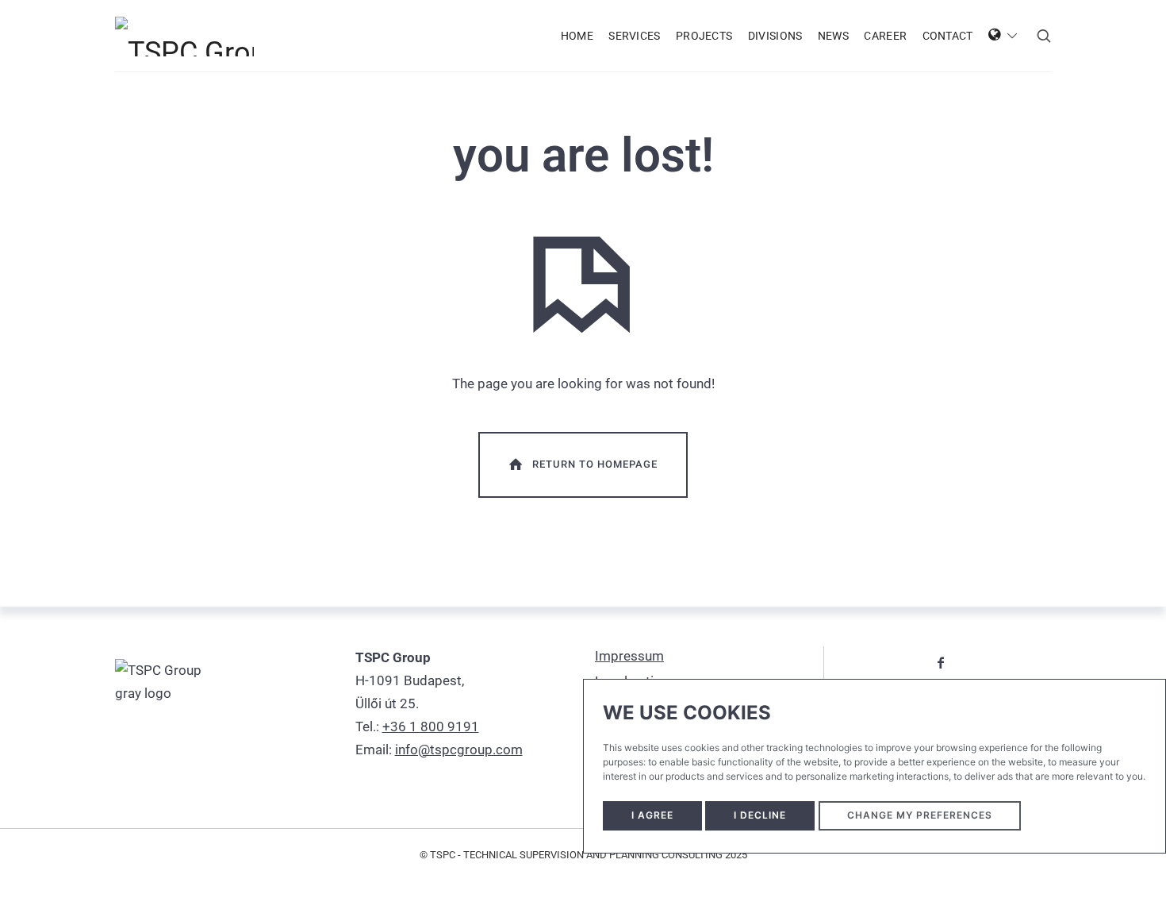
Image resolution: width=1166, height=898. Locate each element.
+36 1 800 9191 (430, 726)
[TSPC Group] (184, 35)
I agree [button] (652, 815)
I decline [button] (760, 815)
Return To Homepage (595, 464)
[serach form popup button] (1044, 35)
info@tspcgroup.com (459, 749)
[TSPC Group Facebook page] (941, 662)
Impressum (629, 656)
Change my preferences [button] (919, 815)
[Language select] (1003, 35)
